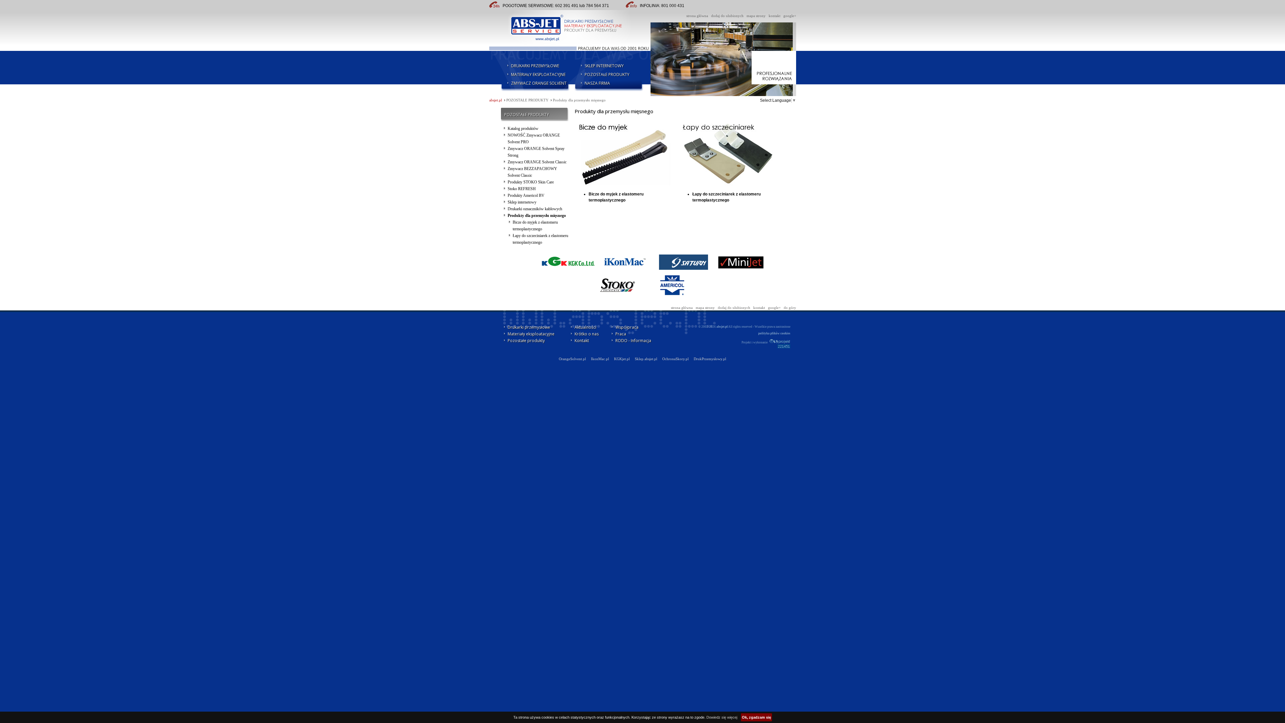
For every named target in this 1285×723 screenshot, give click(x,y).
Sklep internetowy (522, 202)
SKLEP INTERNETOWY (604, 66)
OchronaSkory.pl (675, 359)
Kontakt (582, 340)
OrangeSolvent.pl (572, 359)
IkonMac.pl (600, 359)
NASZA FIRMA (597, 83)
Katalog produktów (523, 128)
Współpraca (626, 327)
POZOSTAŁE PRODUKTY (607, 74)
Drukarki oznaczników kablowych (535, 209)
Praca (620, 334)
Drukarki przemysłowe (529, 327)
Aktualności (585, 327)
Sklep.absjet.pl (646, 359)
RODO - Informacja (633, 340)
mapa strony (756, 16)
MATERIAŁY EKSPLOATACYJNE (538, 74)
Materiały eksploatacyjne (531, 334)
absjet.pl (495, 100)
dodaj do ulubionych (727, 16)
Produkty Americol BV (526, 195)
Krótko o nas (587, 334)
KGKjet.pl (622, 359)
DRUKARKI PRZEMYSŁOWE (535, 66)
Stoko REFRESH (522, 188)
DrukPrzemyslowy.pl (710, 359)
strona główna (697, 16)
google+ (789, 16)
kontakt (774, 16)
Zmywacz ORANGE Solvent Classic (537, 162)
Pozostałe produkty (526, 340)
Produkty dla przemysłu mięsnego (579, 100)
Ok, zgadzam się (756, 717)
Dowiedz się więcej (721, 717)
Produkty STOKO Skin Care (531, 182)
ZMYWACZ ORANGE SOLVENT (539, 83)
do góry (790, 308)
